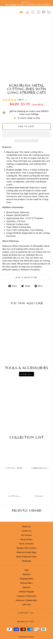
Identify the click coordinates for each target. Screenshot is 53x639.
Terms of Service (26, 543)
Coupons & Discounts (26, 596)
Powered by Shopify (26, 637)
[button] (26, 134)
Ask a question (26, 277)
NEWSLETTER (26, 622)
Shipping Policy (26, 578)
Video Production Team (26, 556)
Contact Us (27, 531)
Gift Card (26, 604)
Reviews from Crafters (26, 548)
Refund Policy (26, 583)
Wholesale (26, 561)
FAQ (26, 570)
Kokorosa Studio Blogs (26, 552)
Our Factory (26, 535)
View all (26, 374)
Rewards (26, 587)
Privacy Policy (26, 539)
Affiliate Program (26, 591)
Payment (26, 574)
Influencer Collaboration (26, 600)
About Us (26, 526)
